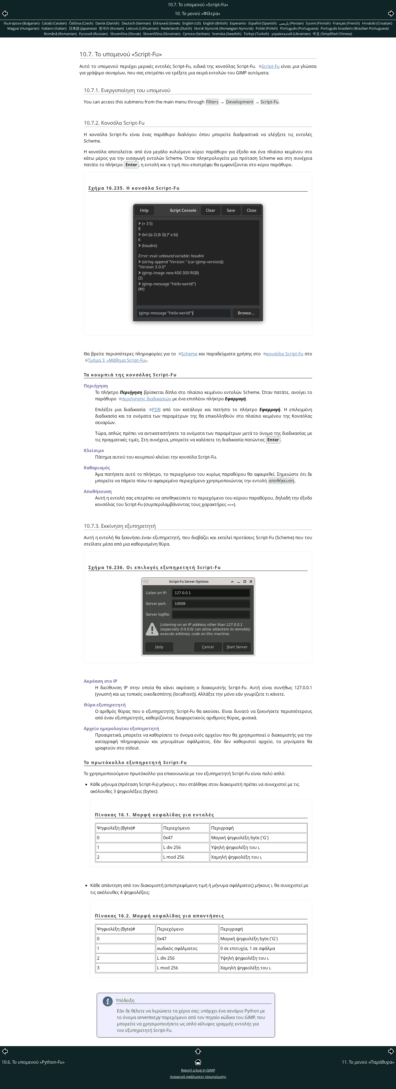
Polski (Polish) (267, 28)
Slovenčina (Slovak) (125, 33)
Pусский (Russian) (93, 33)
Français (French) (346, 23)
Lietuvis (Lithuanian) (142, 28)
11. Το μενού (368, 1062)
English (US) (191, 23)
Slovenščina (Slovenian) (161, 33)
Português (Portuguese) (299, 28)
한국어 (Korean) (111, 28)
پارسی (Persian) (291, 23)
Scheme (189, 354)
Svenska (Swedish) (226, 33)
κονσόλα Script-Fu (284, 354)
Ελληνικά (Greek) (166, 23)
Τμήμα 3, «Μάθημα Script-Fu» (117, 360)
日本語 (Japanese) (83, 28)
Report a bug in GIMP (198, 1070)
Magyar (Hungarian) (23, 28)
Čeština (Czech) (81, 23)
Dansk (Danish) (107, 23)
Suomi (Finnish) (318, 23)
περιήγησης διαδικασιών (146, 399)
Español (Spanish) (262, 23)
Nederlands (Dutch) (176, 28)
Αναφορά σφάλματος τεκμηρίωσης (198, 1076)
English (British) (215, 23)
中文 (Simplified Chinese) (332, 33)
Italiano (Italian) (54, 28)
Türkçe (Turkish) (256, 33)
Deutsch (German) (136, 23)
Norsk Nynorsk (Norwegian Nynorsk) (223, 28)
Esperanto (238, 23)
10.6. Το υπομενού (33, 1062)
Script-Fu (271, 66)
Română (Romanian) (60, 33)
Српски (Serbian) (196, 33)
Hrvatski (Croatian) (377, 23)
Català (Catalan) (54, 23)
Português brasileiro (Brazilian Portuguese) (355, 28)
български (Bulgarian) (22, 23)
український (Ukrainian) (291, 33)
